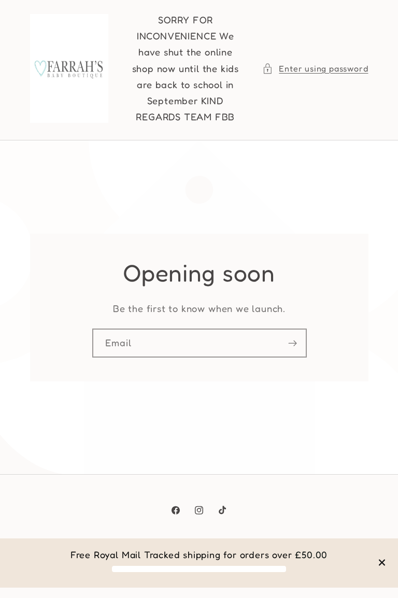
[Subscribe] (292, 343)
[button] (315, 69)
